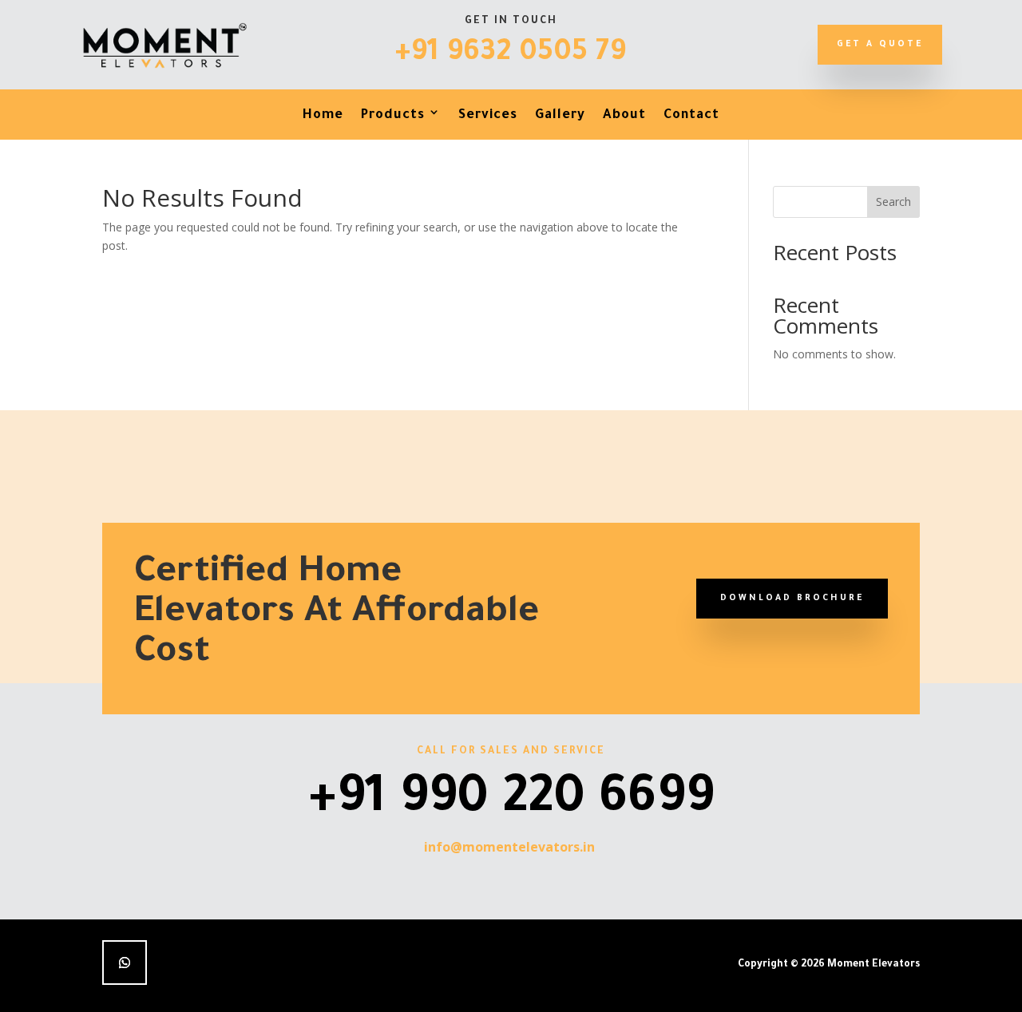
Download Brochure (792, 598)
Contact (691, 116)
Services (487, 116)
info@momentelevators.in (509, 847)
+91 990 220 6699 (511, 802)
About (624, 116)
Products (393, 116)
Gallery (560, 116)
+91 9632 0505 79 (510, 54)
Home (323, 116)
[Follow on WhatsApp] (124, 962)
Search (893, 201)
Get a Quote (880, 44)
